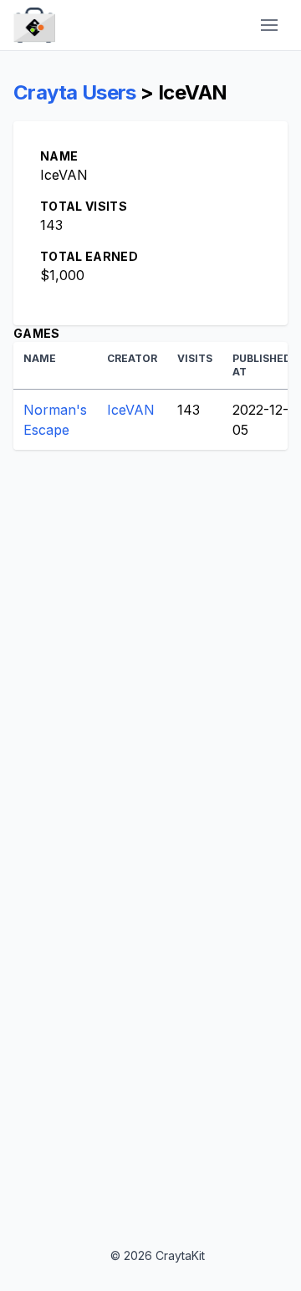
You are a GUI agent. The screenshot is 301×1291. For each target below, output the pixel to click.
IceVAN (131, 409)
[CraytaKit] (34, 25)
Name (39, 358)
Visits (194, 358)
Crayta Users (74, 92)
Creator (132, 358)
